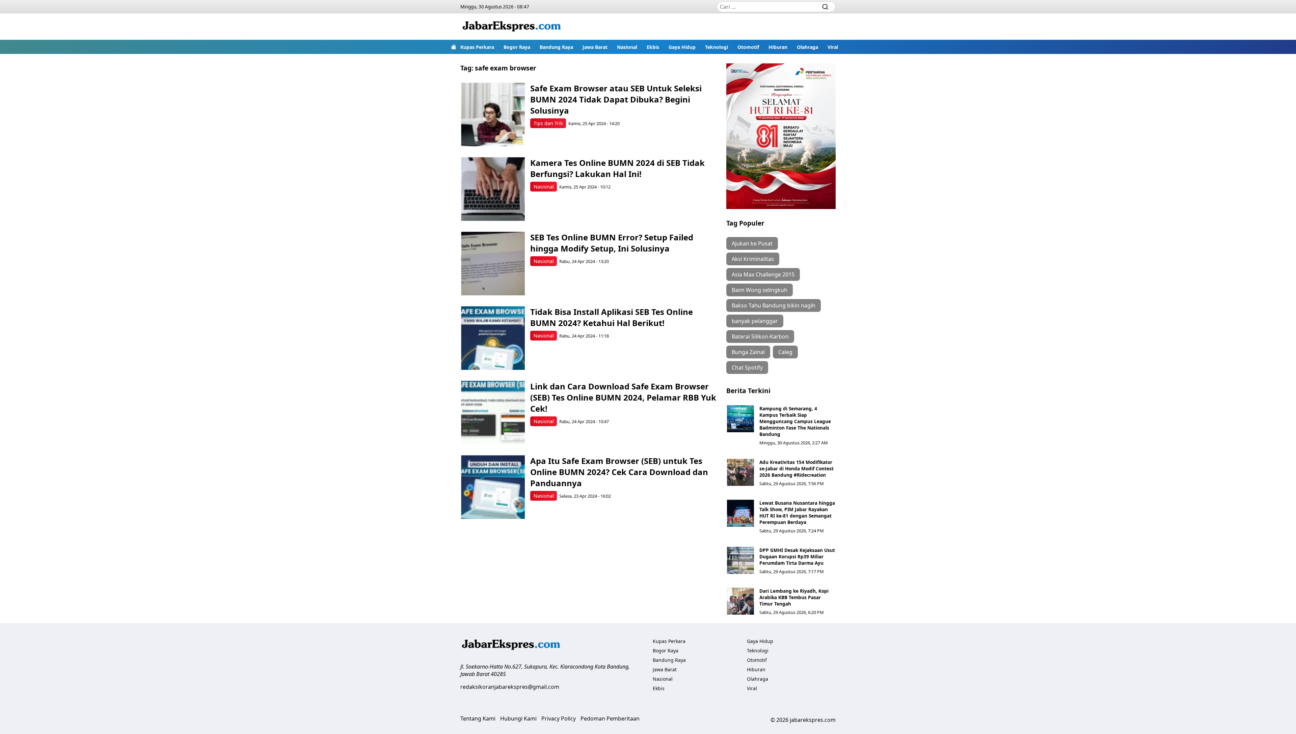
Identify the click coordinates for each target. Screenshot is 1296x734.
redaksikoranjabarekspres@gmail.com (509, 687)
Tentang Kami (477, 718)
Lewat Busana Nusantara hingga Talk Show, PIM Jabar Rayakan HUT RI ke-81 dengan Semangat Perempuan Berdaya (797, 512)
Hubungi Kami (518, 718)
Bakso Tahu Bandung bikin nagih (773, 305)
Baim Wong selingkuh (759, 290)
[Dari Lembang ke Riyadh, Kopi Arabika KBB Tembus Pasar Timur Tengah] (740, 601)
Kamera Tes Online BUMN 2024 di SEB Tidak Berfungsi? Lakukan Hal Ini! (617, 168)
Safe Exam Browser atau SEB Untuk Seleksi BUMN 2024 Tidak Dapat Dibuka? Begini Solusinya (616, 99)
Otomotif (748, 47)
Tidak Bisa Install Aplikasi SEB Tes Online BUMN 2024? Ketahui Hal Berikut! (611, 317)
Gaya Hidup (682, 47)
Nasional (627, 47)
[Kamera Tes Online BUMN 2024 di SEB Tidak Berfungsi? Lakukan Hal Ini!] (493, 189)
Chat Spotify (747, 367)
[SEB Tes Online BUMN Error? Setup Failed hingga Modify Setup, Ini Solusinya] (493, 263)
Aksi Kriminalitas (753, 259)
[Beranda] (453, 47)
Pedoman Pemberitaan (610, 718)
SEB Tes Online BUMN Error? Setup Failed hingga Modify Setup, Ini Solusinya (611, 243)
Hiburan (777, 47)
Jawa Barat (595, 47)
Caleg (785, 352)
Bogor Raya (517, 47)
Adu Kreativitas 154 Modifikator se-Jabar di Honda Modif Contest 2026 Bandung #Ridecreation (796, 468)
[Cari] (825, 6)
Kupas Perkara (477, 47)
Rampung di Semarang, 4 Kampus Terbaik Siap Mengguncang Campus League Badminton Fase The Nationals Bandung (795, 421)
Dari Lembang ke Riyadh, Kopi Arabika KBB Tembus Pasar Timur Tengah (794, 597)
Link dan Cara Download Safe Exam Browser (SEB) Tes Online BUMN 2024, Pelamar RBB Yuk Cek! (623, 397)
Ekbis (653, 47)
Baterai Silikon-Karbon (760, 336)
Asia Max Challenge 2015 (763, 274)
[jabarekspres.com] (511, 26)
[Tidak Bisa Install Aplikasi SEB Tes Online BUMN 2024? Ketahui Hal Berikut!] (493, 338)
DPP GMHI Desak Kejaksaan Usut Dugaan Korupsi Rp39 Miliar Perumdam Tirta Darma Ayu (797, 556)
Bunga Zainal (748, 352)
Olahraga (807, 47)
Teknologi (716, 47)
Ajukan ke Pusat (752, 243)
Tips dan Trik (548, 123)
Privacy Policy (558, 718)
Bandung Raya (556, 47)
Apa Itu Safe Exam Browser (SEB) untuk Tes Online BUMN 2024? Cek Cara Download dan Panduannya (619, 472)
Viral (833, 47)
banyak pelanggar (755, 321)
